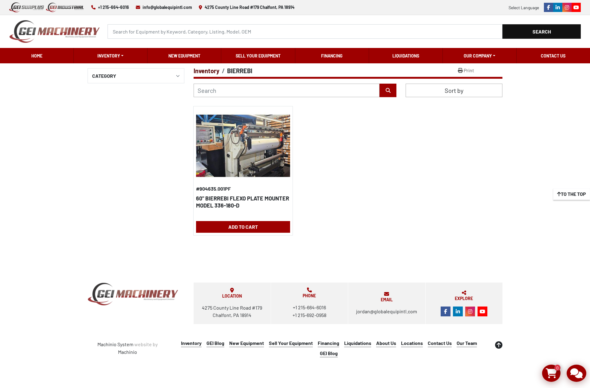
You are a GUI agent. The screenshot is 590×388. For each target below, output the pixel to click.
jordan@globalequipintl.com (386, 311)
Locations (412, 343)
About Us (386, 343)
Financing (332, 55)
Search (542, 31)
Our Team (467, 343)
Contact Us (553, 55)
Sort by (454, 90)
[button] (110, 55)
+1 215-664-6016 (113, 7)
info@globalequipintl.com (167, 7)
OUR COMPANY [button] (478, 55)
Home (36, 55)
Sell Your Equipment (258, 55)
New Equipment (184, 55)
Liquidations (405, 55)
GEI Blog (215, 343)
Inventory (108, 55)
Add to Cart (243, 227)
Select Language (524, 7)
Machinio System (115, 344)
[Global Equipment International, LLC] (133, 294)
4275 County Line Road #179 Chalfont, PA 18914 (249, 7)
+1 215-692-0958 (309, 315)
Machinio (127, 352)
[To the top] (498, 344)
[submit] (388, 90)
